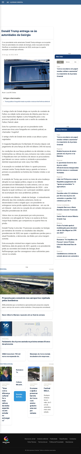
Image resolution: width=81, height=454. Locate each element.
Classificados (63, 439)
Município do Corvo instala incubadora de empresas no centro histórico (40, 356)
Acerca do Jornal (30, 439)
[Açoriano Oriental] (6, 444)
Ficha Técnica (32, 442)
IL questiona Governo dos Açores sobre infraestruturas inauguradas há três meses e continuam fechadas (68, 168)
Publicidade (53, 439)
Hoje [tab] (60, 62)
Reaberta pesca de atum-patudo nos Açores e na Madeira (67, 153)
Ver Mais (51, 269)
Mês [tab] (75, 62)
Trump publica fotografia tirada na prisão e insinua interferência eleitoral (27, 101)
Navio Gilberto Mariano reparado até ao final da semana (23, 315)
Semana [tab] (68, 62)
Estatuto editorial (42, 439)
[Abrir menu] (3, 2)
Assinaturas (69, 442)
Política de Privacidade (56, 442)
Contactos (73, 439)
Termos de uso (42, 442)
